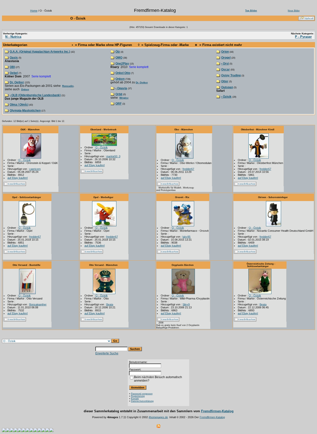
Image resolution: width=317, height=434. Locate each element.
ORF (118, 103)
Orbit (118, 94)
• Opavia (121, 88)
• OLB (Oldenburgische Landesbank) (35, 95)
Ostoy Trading (231, 75)
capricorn (35, 168)
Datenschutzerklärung (142, 401)
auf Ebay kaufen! (17, 177)
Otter (224, 81)
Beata (109, 304)
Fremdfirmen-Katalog (217, 411)
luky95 (186, 236)
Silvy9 (186, 304)
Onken (25, 89)
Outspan (227, 87)
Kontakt (135, 398)
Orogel (226, 57)
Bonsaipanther (38, 304)
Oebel (14, 73)
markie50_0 (113, 156)
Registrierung (138, 396)
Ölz (117, 51)
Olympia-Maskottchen (25, 110)
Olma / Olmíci (19, 104)
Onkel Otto (122, 73)
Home (33, 10)
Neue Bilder (294, 10)
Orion (225, 51)
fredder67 (188, 168)
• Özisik (226, 96)
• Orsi (225, 63)
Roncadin (68, 86)
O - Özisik (24, 160)
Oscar (225, 69)
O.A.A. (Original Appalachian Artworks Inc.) (40, 51)
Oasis (14, 57)
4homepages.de (158, 417)
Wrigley (124, 97)
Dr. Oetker (17, 82)
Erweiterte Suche (106, 353)
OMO (118, 57)
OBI (12, 67)
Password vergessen (142, 393)
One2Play (122, 63)
